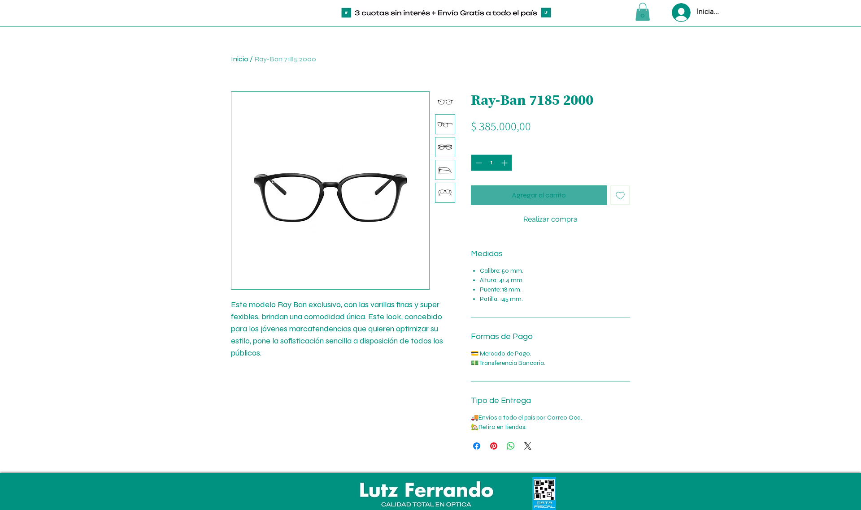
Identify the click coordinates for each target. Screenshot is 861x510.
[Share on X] (527, 446)
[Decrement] (477, 163)
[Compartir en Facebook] (476, 446)
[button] (642, 12)
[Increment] (505, 163)
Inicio (239, 59)
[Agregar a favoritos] (620, 195)
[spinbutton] (491, 163)
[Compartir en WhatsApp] (510, 446)
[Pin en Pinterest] (493, 446)
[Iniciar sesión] (680, 12)
